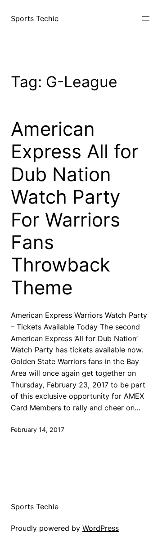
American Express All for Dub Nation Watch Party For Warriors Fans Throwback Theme (75, 208)
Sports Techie (34, 18)
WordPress (100, 528)
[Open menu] (145, 18)
